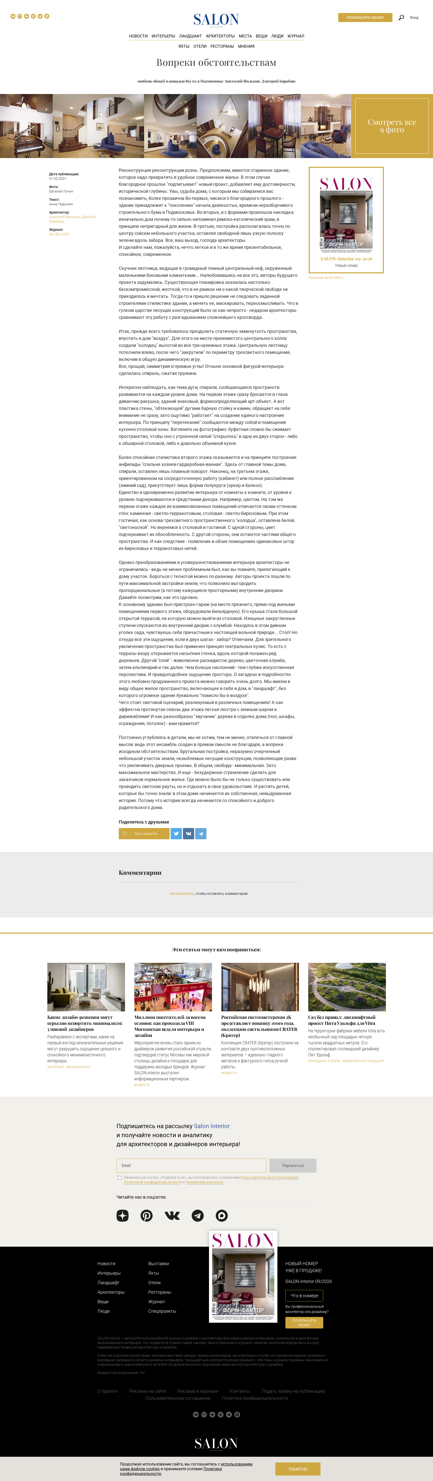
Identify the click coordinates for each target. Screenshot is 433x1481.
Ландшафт (190, 36)
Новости (138, 36)
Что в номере (304, 1295)
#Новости (142, 1085)
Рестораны (222, 46)
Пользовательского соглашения (270, 1177)
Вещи (261, 36)
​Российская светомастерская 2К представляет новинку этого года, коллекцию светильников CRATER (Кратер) (259, 1026)
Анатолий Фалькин (64, 217)
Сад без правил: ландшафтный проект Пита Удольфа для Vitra (342, 1020)
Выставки (158, 1263)
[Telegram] (200, 833)
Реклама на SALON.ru (326, 278)
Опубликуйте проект (365, 17)
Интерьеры (163, 36)
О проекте (107, 1391)
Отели (199, 46)
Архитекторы (220, 36)
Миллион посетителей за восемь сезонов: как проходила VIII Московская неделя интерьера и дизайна (170, 1026)
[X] (176, 833)
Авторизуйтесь (182, 894)
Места (245, 36)
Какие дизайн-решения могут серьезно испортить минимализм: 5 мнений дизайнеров (85, 1023)
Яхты (183, 46)
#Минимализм (78, 1067)
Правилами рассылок (205, 1182)
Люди (277, 36)
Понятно (298, 1469)
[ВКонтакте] (188, 833)
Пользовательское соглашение (177, 1398)
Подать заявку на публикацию (293, 1391)
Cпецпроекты (162, 1311)
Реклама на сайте (147, 1391)
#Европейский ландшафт (363, 1061)
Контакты (240, 1391)
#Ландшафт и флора (324, 1061)
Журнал (295, 36)
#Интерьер (55, 1067)
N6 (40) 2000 (59, 234)
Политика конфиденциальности (255, 1398)
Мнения (246, 46)
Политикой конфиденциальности (153, 1182)
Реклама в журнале (197, 1391)
